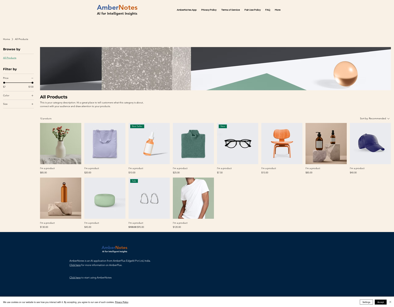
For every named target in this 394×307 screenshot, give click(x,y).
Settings (366, 302)
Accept (380, 302)
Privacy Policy (121, 302)
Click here (75, 277)
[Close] (390, 302)
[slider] (4, 83)
